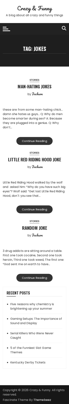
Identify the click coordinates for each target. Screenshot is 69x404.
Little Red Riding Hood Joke (34, 159)
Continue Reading (34, 141)
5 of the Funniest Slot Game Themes (30, 350)
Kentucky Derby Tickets (27, 362)
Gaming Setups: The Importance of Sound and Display (36, 321)
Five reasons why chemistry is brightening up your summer (32, 306)
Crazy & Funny (34, 8)
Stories (34, 80)
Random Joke (34, 227)
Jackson (37, 94)
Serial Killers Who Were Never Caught (32, 335)
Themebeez (42, 400)
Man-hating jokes (34, 86)
